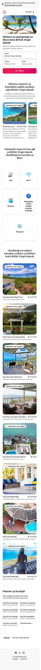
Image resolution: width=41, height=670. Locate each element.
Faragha (15, 659)
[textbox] (11, 64)
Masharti (23, 659)
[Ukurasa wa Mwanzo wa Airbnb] (4, 11)
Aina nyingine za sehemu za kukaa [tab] (15, 596)
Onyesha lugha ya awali (13, 5)
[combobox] (20, 56)
